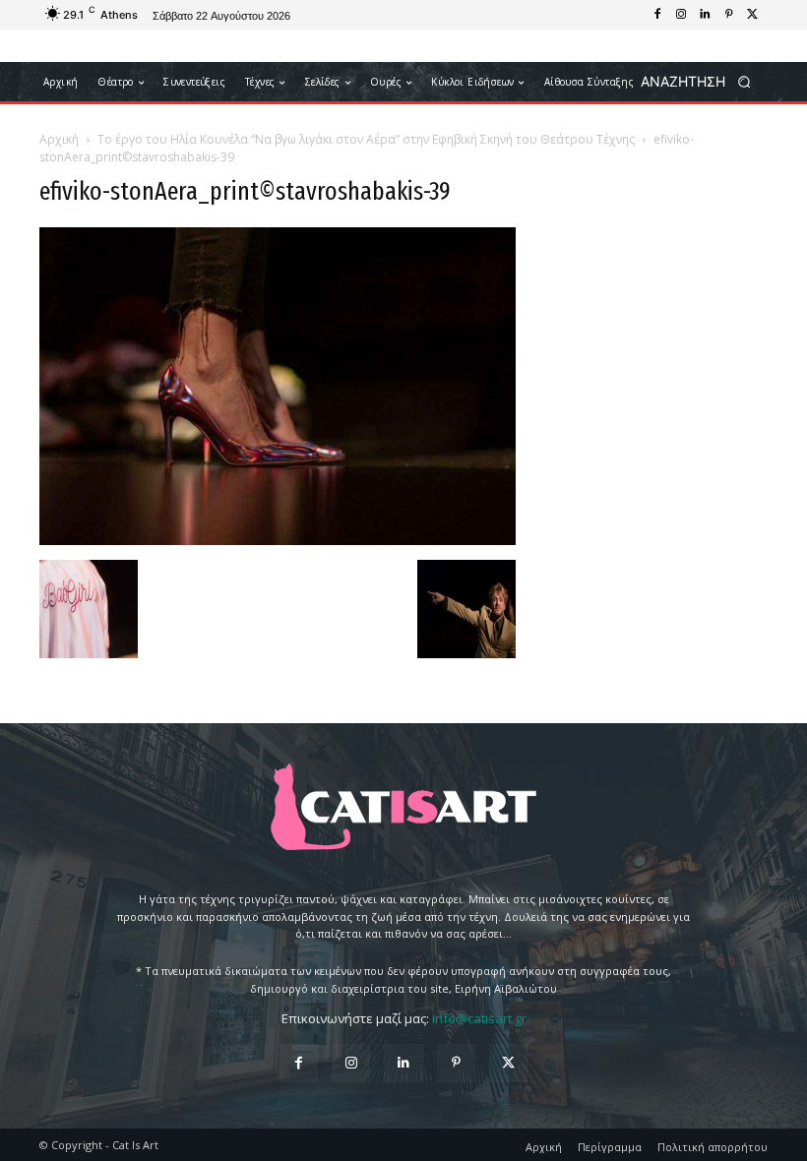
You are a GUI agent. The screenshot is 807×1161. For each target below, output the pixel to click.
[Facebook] (657, 15)
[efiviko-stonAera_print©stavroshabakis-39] (277, 539)
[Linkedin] (704, 15)
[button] (702, 82)
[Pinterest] (728, 15)
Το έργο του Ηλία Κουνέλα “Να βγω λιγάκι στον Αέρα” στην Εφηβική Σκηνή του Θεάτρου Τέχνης (366, 139)
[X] (752, 15)
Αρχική (59, 139)
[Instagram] (681, 15)
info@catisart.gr (479, 1018)
